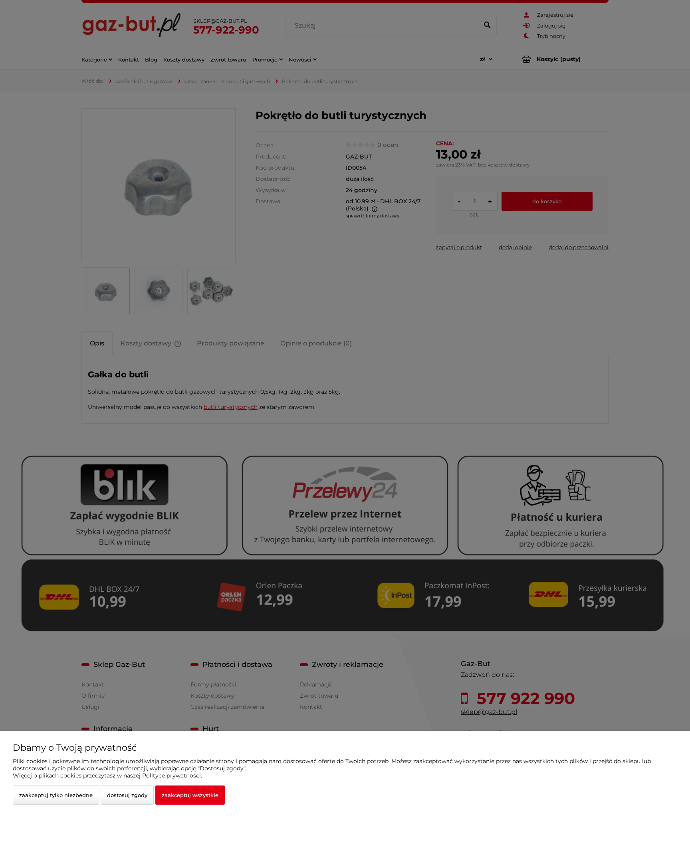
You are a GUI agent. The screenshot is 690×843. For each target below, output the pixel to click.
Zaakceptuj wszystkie (190, 795)
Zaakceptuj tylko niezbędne (56, 795)
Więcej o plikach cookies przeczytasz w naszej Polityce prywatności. (107, 775)
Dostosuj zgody (127, 795)
